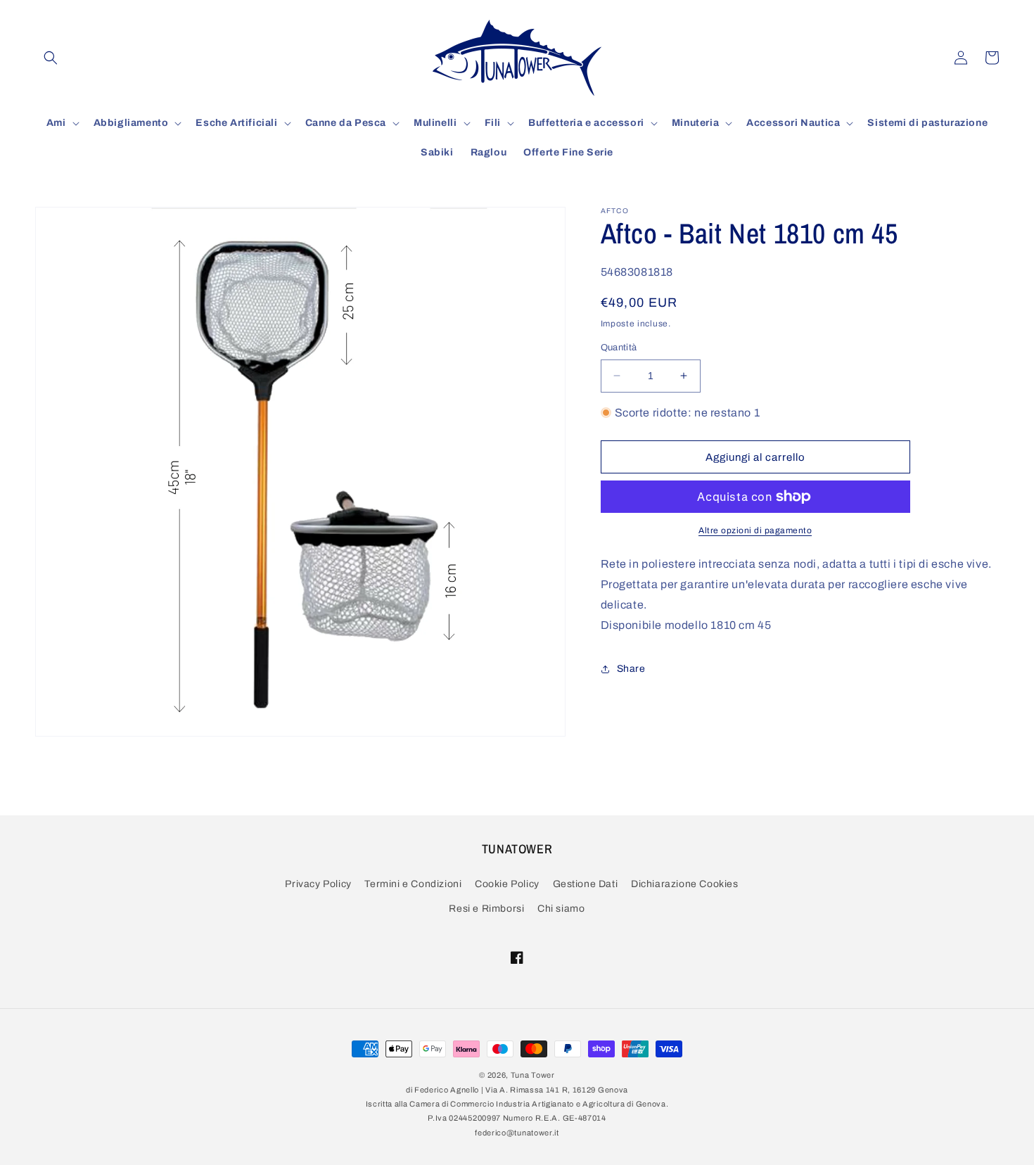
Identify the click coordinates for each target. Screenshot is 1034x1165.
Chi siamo (561, 908)
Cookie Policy (507, 884)
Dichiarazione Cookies (685, 884)
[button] (50, 57)
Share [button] (631, 668)
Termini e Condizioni (412, 884)
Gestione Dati (585, 884)
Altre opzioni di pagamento (755, 530)
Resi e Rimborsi (486, 908)
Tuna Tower (533, 1075)
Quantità (619, 347)
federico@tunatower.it (517, 1132)
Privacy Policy (318, 884)
